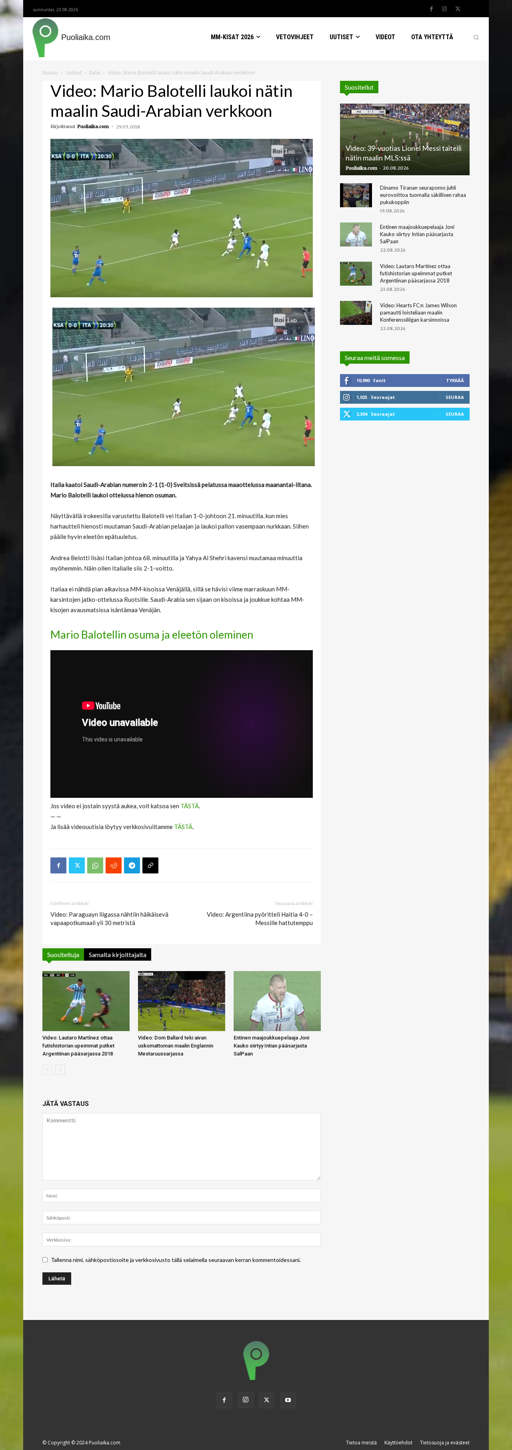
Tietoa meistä (361, 1442)
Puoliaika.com (93, 126)
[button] (476, 37)
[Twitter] (457, 9)
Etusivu (50, 72)
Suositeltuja (63, 954)
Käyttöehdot (398, 1442)
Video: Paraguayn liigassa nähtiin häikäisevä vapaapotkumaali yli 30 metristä (109, 918)
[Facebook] (431, 9)
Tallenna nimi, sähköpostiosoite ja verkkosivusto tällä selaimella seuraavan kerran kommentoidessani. (176, 1259)
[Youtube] (288, 1400)
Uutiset (74, 72)
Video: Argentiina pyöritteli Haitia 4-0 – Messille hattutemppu (260, 918)
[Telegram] (132, 865)
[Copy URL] (150, 865)
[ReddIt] (114, 865)
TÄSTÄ (189, 805)
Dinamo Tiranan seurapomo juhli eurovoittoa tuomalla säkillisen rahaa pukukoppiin (423, 194)
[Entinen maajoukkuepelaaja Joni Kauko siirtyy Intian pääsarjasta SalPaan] (277, 1001)
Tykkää (455, 380)
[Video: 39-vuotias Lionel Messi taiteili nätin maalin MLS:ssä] (405, 139)
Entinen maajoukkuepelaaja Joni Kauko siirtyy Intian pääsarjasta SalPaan (271, 1046)
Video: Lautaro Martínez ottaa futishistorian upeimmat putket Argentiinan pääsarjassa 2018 (78, 1046)
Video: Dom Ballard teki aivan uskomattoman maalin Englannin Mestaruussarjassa (175, 1046)
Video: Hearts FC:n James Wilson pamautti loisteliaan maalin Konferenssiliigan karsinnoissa (418, 312)
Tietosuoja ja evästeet (445, 1442)
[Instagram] (444, 9)
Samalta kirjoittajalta (117, 954)
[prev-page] (47, 1070)
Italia (94, 72)
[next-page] (60, 1070)
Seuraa (455, 397)
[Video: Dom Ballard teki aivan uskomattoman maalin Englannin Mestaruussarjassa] (181, 1001)
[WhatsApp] (95, 865)
